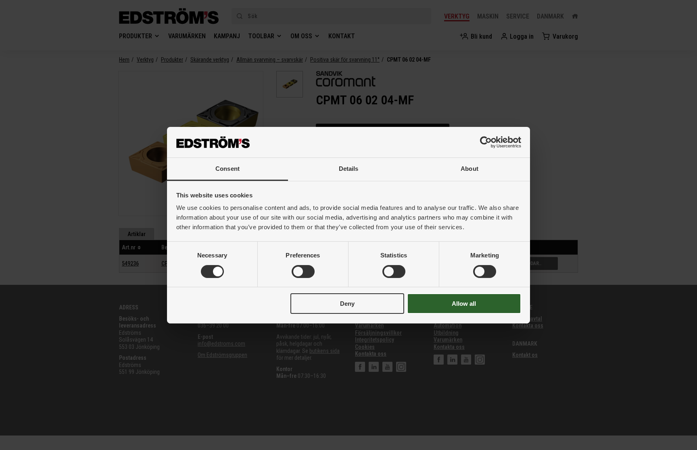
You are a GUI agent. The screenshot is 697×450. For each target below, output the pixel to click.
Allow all (464, 303)
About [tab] (469, 168)
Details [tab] (349, 168)
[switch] (303, 271)
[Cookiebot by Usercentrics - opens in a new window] (486, 142)
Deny (347, 303)
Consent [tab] (227, 168)
